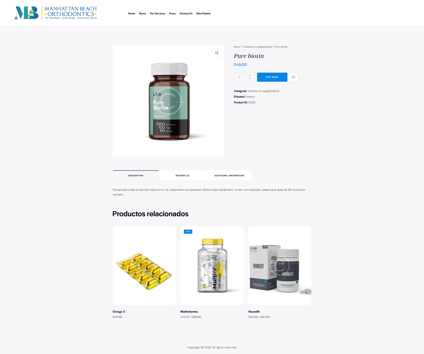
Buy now (272, 77)
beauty (250, 96)
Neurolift (254, 311)
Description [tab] (135, 175)
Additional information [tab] (229, 175)
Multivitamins (189, 311)
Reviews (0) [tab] (182, 175)
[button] (217, 53)
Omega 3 (119, 311)
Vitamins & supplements (257, 46)
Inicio (237, 46)
